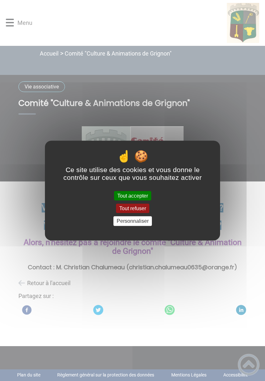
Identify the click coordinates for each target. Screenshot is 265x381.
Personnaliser (133, 221)
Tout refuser (132, 208)
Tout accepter (132, 196)
